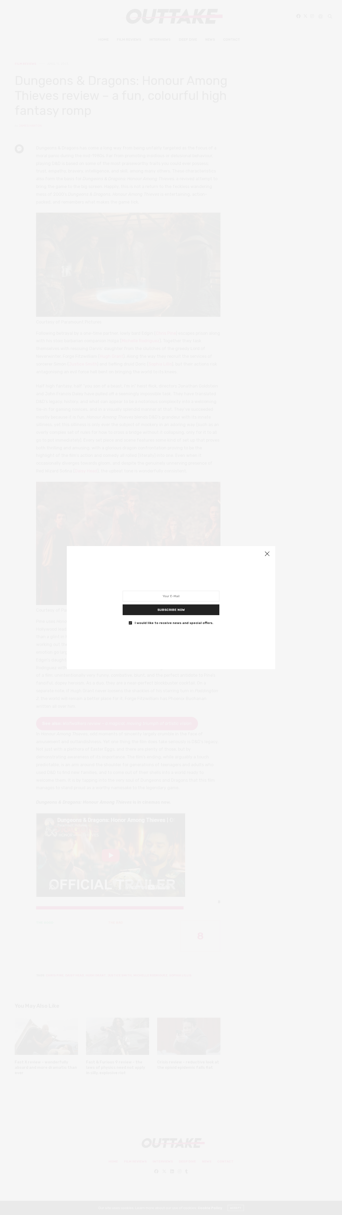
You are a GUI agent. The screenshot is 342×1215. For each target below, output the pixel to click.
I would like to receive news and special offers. (174, 622)
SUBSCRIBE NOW (171, 609)
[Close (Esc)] (267, 554)
